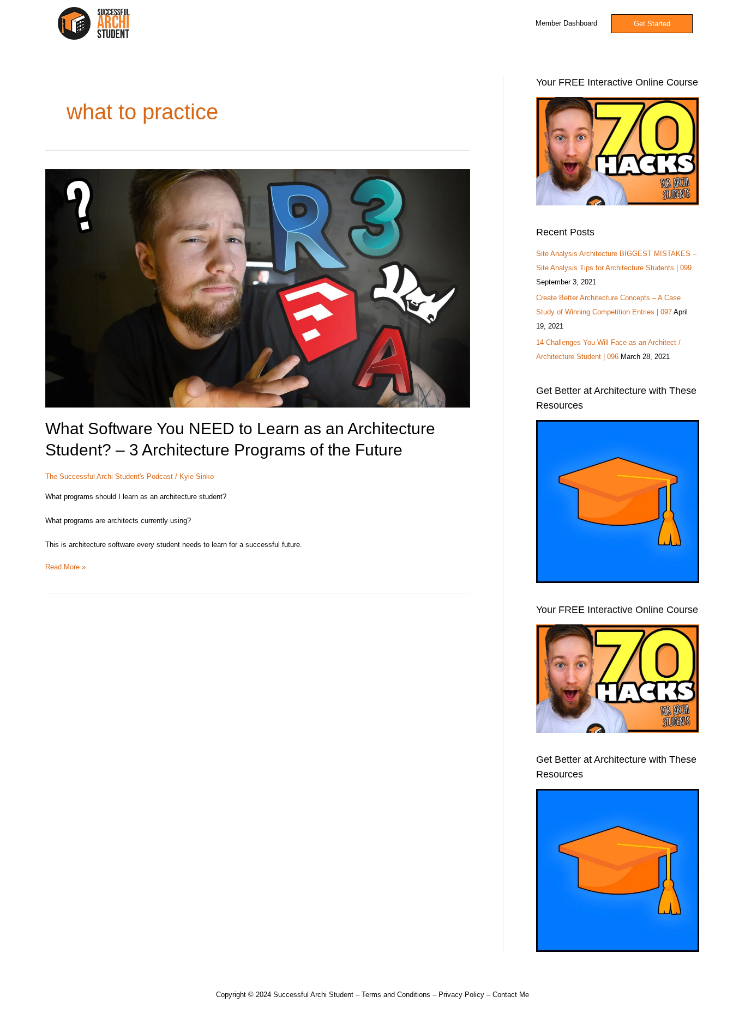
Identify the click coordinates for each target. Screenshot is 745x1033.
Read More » (65, 566)
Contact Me (510, 995)
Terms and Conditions (396, 995)
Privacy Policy (461, 995)
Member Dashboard (566, 23)
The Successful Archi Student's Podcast (109, 476)
